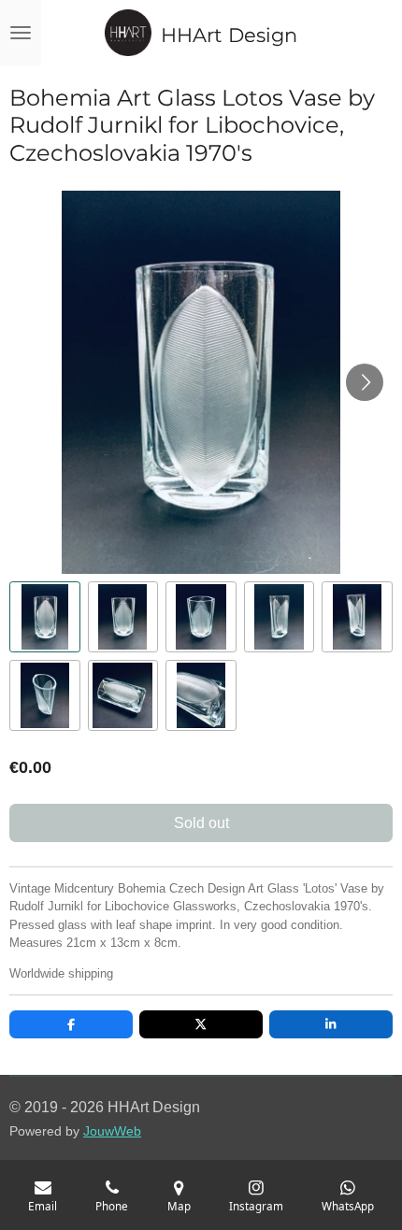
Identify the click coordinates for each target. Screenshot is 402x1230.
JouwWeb (112, 1131)
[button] (44, 616)
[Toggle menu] (20, 32)
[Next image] (364, 382)
